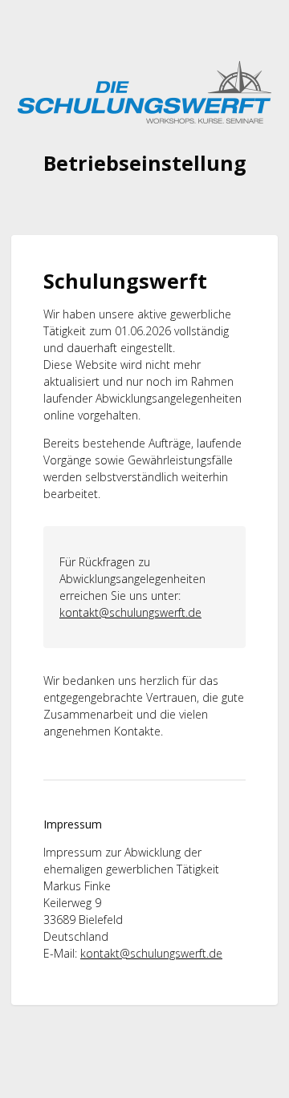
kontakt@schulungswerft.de (130, 612)
